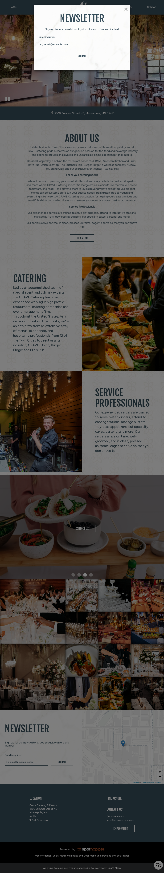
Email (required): (47, 37)
